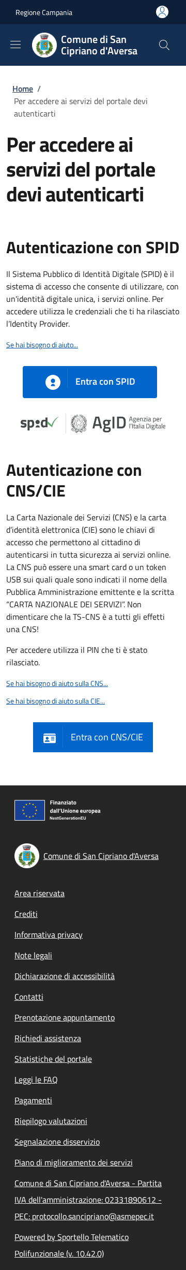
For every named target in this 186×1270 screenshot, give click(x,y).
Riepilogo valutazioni (50, 1121)
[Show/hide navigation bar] (15, 44)
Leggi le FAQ (36, 1079)
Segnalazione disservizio (57, 1141)
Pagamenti (33, 1100)
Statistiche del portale (53, 1059)
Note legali (33, 955)
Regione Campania (44, 12)
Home (22, 88)
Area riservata (39, 893)
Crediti (26, 914)
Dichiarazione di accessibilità (64, 976)
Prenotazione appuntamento (64, 1017)
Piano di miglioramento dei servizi (73, 1162)
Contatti (28, 996)
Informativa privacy (48, 934)
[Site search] (164, 45)
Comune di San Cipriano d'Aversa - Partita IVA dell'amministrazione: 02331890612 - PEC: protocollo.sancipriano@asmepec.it (88, 1199)
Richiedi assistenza (47, 1038)
